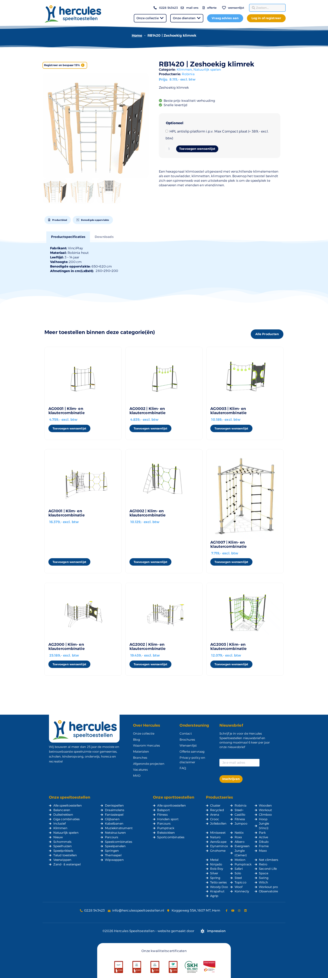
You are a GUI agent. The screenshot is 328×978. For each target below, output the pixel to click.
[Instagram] (239, 910)
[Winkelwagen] (218, 5)
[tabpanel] (164, 259)
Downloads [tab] (104, 237)
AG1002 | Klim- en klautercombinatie (147, 513)
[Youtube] (233, 910)
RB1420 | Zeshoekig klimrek (206, 64)
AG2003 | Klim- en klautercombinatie (228, 646)
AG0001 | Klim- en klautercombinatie (66, 410)
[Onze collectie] (162, 18)
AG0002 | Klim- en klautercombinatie (147, 410)
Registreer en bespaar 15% (62, 65)
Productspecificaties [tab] (68, 237)
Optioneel (175, 123)
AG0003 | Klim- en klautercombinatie (228, 410)
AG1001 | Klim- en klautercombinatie (66, 513)
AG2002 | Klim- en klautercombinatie (147, 646)
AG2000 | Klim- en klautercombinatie (66, 646)
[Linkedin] (245, 910)
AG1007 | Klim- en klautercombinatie (228, 544)
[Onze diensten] (199, 18)
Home (137, 35)
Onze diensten (184, 18)
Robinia (188, 74)
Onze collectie (147, 18)
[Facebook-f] (226, 910)
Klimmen (184, 69)
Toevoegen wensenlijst (197, 149)
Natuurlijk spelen (207, 69)
